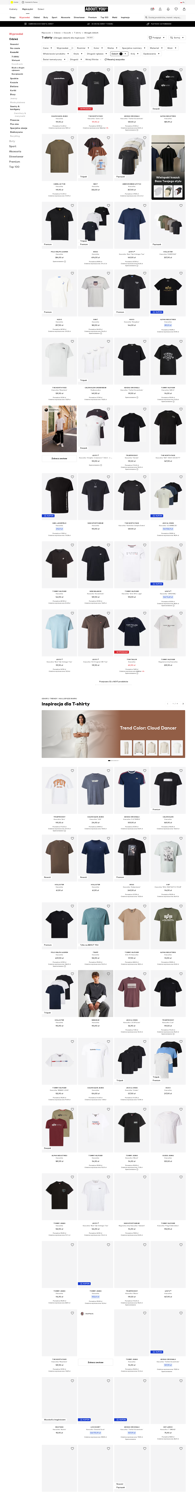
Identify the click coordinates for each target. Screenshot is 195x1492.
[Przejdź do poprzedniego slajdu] (167, 703)
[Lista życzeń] (176, 9)
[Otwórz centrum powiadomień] (168, 9)
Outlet (16, 2)
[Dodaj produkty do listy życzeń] (72, 70)
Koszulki (67, 33)
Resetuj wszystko (116, 59)
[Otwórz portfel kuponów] (152, 9)
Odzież (57, 33)
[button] (157, 37)
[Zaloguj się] (160, 9)
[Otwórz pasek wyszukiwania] (145, 17)
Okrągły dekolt (91, 33)
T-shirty (77, 33)
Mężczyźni (27, 9)
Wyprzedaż (62, 48)
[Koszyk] (184, 9)
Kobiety (13, 9)
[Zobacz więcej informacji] (59, 130)
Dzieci (41, 9)
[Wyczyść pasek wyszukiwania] (183, 17)
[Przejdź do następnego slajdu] (183, 703)
